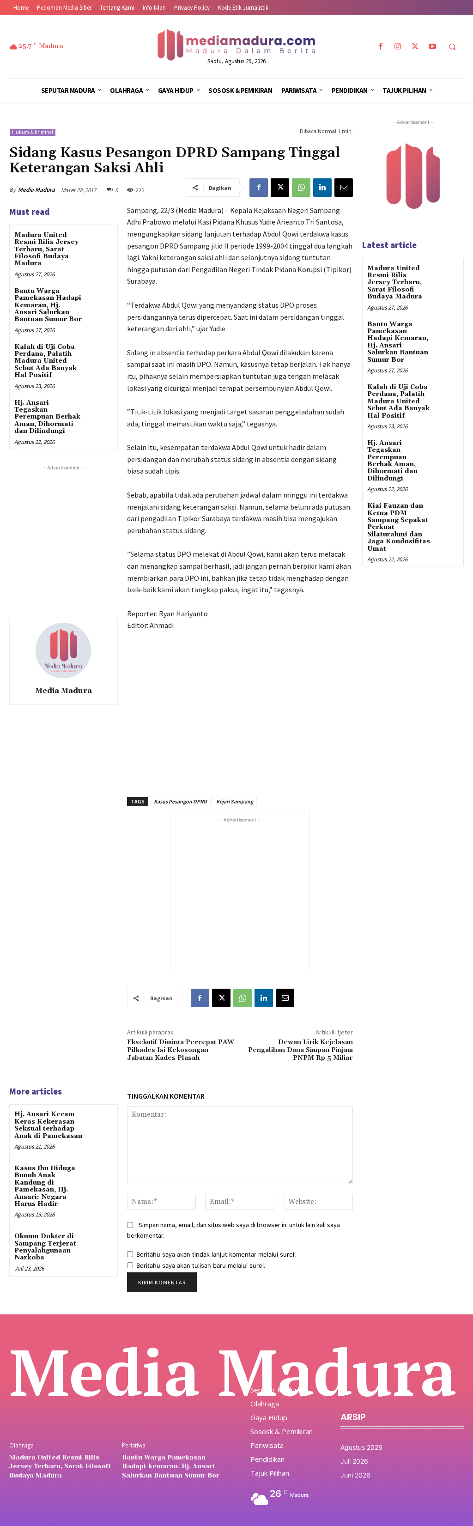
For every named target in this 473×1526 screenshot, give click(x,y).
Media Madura (36, 190)
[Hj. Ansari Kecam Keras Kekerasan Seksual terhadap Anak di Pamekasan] (99, 1122)
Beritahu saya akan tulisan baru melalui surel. (201, 1265)
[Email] (343, 187)
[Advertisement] (78, 530)
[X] (415, 47)
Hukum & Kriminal (32, 132)
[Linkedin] (322, 187)
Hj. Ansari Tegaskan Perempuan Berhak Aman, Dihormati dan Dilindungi (47, 417)
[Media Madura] (63, 650)
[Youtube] (432, 47)
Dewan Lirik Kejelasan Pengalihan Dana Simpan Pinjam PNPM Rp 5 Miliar (300, 1050)
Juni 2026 (355, 1475)
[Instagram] (398, 47)
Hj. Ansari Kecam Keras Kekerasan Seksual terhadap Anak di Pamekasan (48, 1125)
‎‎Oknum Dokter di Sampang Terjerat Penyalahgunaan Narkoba (45, 1247)
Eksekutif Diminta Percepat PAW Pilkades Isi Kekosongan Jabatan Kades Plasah (180, 1050)
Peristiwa (134, 1445)
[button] (452, 47)
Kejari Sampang (234, 801)
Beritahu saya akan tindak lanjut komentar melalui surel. (216, 1254)
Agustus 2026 (361, 1447)
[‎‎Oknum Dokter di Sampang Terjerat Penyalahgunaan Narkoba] (99, 1244)
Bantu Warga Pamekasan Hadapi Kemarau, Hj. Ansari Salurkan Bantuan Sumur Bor (48, 305)
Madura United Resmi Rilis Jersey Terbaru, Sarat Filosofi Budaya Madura (46, 249)
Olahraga (21, 1445)
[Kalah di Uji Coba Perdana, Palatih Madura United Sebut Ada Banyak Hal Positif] (99, 354)
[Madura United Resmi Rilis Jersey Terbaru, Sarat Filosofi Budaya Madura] (99, 242)
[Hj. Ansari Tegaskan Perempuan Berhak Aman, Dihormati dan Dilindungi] (99, 410)
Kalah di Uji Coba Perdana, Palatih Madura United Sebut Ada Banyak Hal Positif (45, 361)
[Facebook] (381, 47)
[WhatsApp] (301, 187)
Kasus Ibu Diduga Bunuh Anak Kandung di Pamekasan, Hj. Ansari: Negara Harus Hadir (44, 1186)
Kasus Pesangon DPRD (180, 801)
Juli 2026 (354, 1461)
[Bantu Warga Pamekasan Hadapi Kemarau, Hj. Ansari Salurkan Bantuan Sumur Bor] (99, 298)
